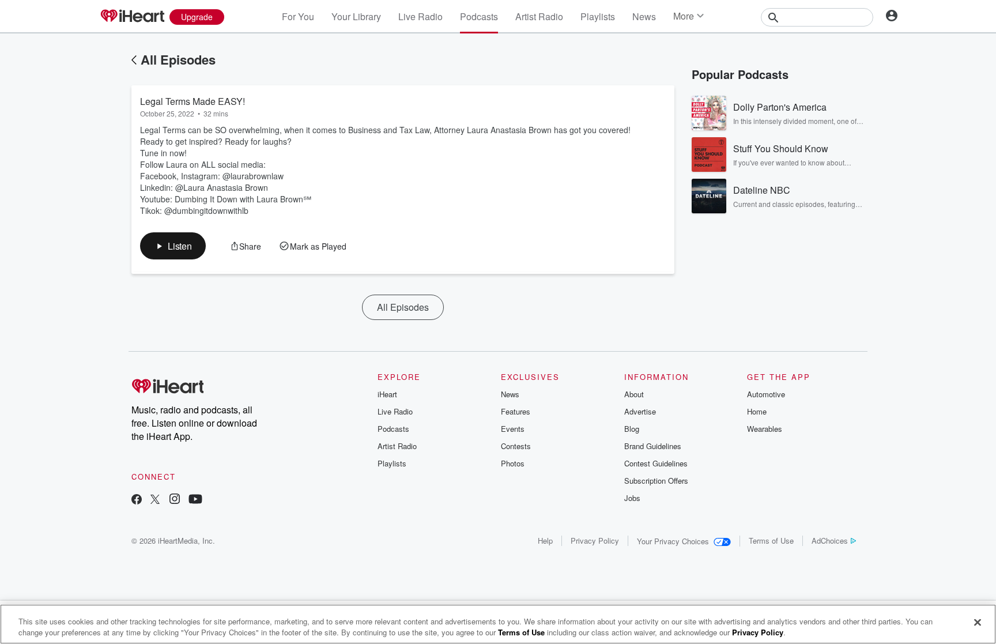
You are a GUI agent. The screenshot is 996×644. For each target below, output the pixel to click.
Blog (631, 428)
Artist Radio (539, 16)
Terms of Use (771, 540)
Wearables (764, 428)
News (644, 16)
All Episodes (178, 59)
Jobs (632, 497)
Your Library (356, 16)
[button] (173, 245)
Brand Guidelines (652, 445)
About (634, 394)
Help (545, 540)
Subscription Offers (656, 480)
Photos (513, 463)
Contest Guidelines (656, 463)
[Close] (977, 622)
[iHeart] (132, 16)
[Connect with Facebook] (136, 500)
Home (757, 411)
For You (298, 16)
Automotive (766, 394)
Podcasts (479, 16)
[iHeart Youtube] (195, 500)
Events (513, 428)
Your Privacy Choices (673, 541)
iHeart (387, 394)
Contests (516, 445)
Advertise (640, 411)
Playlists (597, 16)
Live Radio (420, 16)
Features (515, 411)
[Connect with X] (155, 500)
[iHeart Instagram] (174, 500)
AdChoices (830, 540)
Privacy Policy (595, 540)
